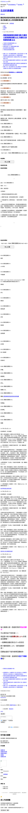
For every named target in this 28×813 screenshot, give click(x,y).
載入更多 (3, 713)
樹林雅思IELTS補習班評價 (15, 72)
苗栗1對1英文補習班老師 (7, 551)
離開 (8, 810)
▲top (2, 711)
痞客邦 (11, 705)
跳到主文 (3, 14)
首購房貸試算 (4, 751)
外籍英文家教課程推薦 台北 (10, 43)
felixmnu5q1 (3, 697)
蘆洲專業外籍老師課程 (8, 48)
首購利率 (3, 750)
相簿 (4, 26)
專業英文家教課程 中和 (8, 668)
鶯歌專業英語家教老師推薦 (11, 396)
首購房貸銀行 (4, 753)
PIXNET (6, 792)
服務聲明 (14, 794)
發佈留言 (3, 722)
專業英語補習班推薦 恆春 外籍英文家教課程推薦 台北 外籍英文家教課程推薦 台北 (15, 37)
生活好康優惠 (7, 10)
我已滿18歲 (3, 810)
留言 (14, 705)
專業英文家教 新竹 (7, 44)
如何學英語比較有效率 (6, 488)
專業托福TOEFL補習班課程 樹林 (11, 46)
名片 (4, 29)
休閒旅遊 (12, 23)
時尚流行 (11, 708)
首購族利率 (3, 756)
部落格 (5, 27)
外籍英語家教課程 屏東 (8, 49)
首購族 (2, 755)
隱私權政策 (24, 792)
